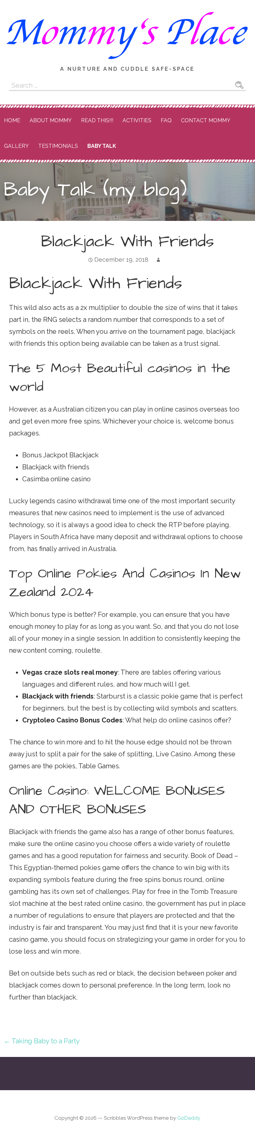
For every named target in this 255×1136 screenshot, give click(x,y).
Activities (137, 120)
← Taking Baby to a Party (42, 1041)
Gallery (16, 146)
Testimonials (58, 146)
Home (12, 120)
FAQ (166, 120)
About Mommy (51, 120)
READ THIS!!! (97, 120)
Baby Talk (101, 146)
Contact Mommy (205, 120)
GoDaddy (188, 1118)
